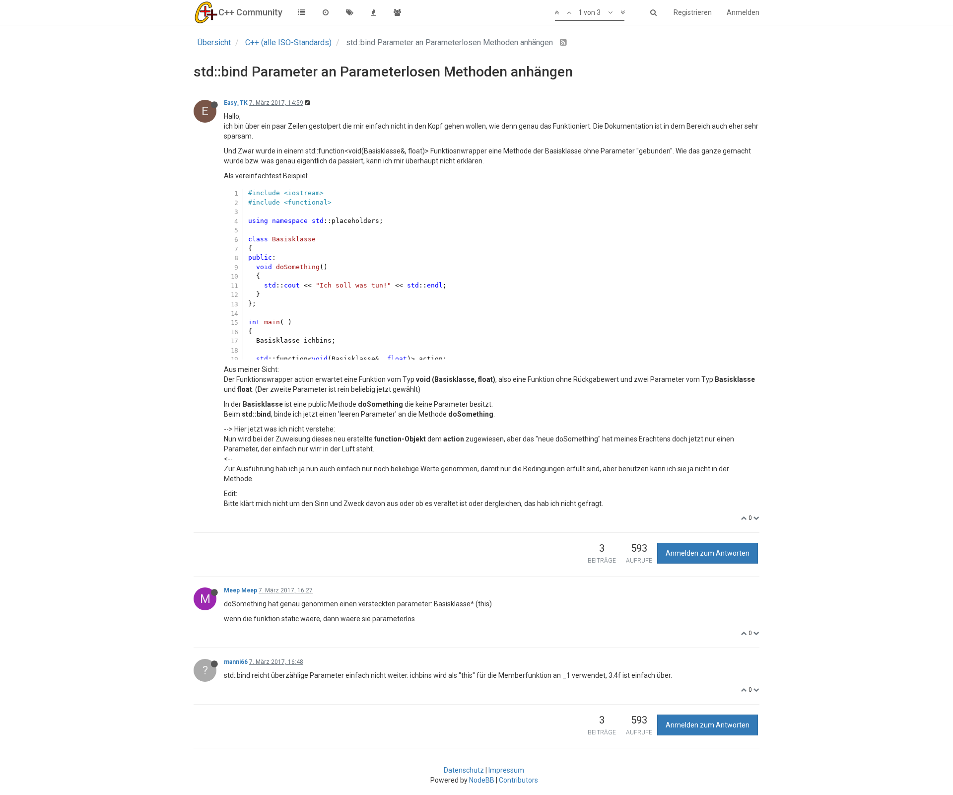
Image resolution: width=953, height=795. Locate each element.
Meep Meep (240, 590)
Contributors (518, 780)
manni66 (236, 661)
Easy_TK (236, 102)
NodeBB (481, 780)
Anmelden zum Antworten (707, 553)
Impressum (506, 770)
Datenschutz (464, 770)
